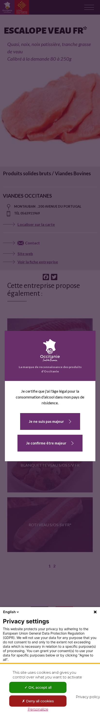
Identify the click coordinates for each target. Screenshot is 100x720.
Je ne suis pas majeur (46, 421)
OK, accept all (39, 687)
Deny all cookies (39, 701)
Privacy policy (88, 696)
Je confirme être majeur (46, 443)
